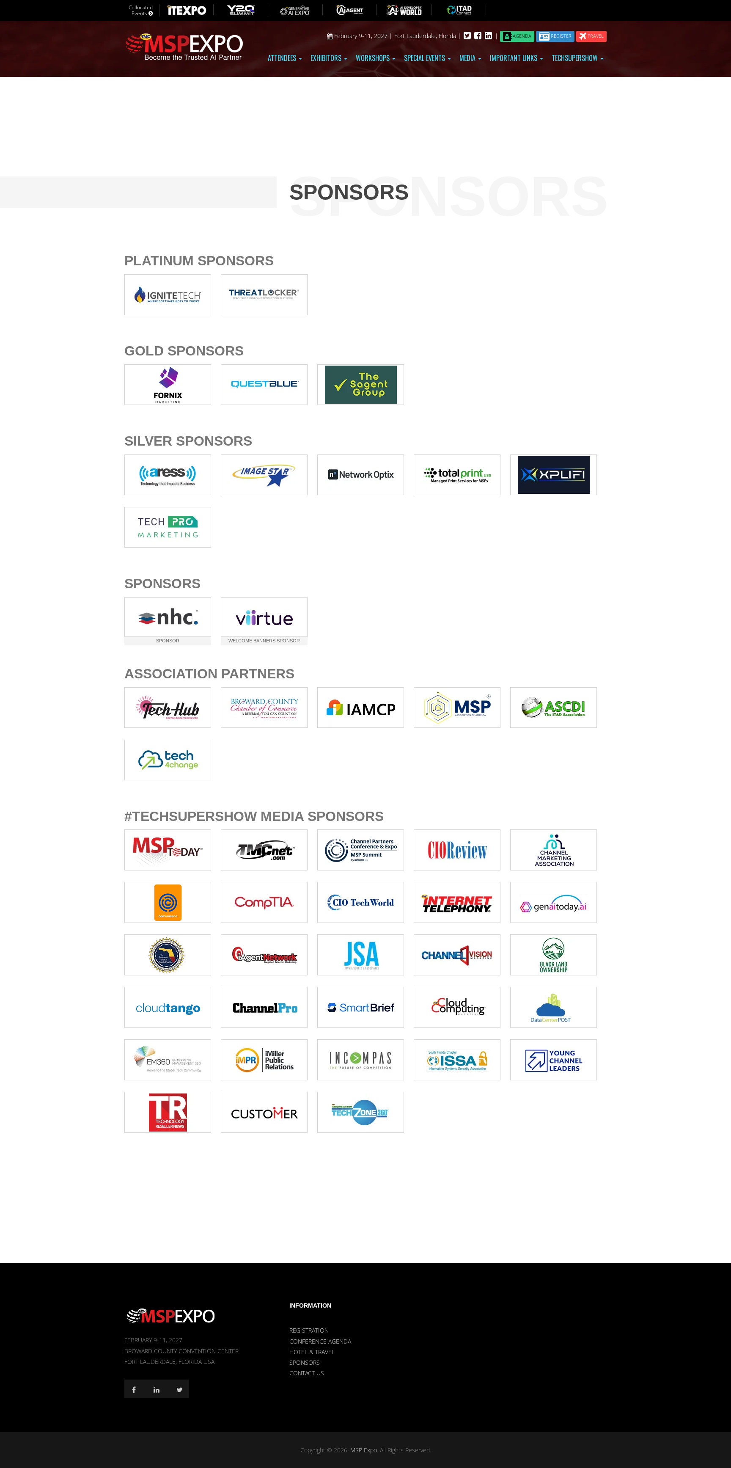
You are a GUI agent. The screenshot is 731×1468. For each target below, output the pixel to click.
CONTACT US (306, 1373)
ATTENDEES (283, 58)
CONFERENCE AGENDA (320, 1341)
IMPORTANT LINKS (514, 58)
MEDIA (468, 58)
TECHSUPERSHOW (575, 58)
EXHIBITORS (327, 58)
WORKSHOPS (373, 58)
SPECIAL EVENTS (425, 58)
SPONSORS (304, 1362)
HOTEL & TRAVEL (312, 1352)
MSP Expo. (365, 1450)
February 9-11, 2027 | (363, 36)
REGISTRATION (309, 1330)
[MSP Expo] (170, 1315)
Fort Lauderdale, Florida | (428, 36)
